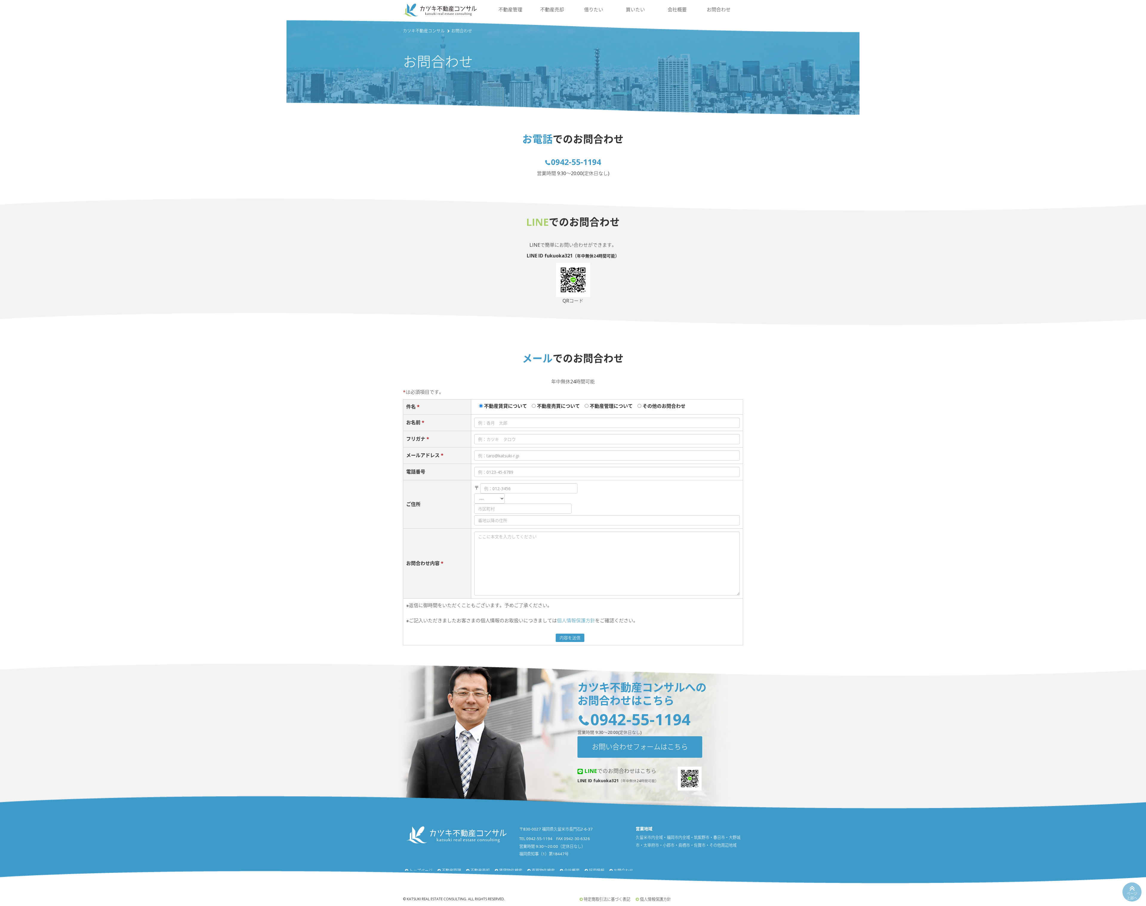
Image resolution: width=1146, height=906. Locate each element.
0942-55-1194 (576, 162)
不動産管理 (510, 9)
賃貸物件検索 (510, 870)
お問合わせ (719, 9)
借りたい (593, 9)
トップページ (420, 870)
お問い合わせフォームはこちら (640, 746)
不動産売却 (552, 9)
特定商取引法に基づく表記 (607, 899)
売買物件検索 (543, 870)
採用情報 (596, 870)
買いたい (635, 9)
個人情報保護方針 (576, 620)
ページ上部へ (1132, 895)
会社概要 (677, 9)
